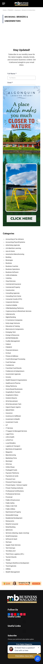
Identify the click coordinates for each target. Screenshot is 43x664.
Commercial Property (13, 287)
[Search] (36, 2)
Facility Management (13, 341)
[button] (24, 622)
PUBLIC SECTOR (11, 506)
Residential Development (14, 518)
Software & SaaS (11, 539)
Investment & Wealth (13, 419)
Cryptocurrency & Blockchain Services (18, 311)
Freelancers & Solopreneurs (15, 371)
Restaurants (10, 521)
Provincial (9, 497)
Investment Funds (12, 422)
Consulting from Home (13, 296)
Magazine (9, 452)
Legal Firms (10, 434)
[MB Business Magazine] (21, 3)
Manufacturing (11, 455)
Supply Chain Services (13, 545)
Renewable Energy (12, 515)
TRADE (8, 560)
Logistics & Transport (13, 446)
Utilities (8, 569)
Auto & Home (10, 251)
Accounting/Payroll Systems (15, 242)
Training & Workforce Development (17, 563)
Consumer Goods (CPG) (14, 299)
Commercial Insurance (13, 284)
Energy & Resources (12, 335)
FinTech (8, 353)
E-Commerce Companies (14, 320)
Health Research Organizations (16, 380)
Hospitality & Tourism (13, 392)
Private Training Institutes (14, 488)
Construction (10, 290)
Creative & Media (11, 305)
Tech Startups (10, 548)
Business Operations (13, 269)
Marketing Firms (11, 458)
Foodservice (10, 365)
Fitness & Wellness (12, 356)
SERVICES (9, 530)
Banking (8, 257)
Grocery (8, 377)
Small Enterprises (11, 536)
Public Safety (10, 503)
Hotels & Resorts (11, 398)
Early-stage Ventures (13, 323)
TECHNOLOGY (11, 551)
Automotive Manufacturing (15, 254)
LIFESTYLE (9, 440)
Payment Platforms (12, 473)
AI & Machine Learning (13, 248)
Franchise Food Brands (14, 368)
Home (4, 10)
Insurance (18, 10)
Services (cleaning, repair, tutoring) (17, 533)
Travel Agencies (11, 566)
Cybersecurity (10, 314)
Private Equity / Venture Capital (16, 485)
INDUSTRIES (10, 410)
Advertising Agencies (13, 245)
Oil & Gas (9, 464)
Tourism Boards (11, 557)
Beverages (9, 260)
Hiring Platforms (11, 386)
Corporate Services (12, 302)
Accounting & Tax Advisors (15, 239)
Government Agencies (13, 374)
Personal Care (10, 479)
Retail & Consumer (12, 524)
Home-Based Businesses (14, 389)
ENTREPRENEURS (12, 338)
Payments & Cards (12, 476)
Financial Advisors (12, 350)
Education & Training (13, 326)
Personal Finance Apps (13, 482)
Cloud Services (11, 281)
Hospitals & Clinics (12, 395)
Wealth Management (13, 572)
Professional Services (13, 494)
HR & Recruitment (12, 401)
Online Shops (10, 467)
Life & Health (10, 437)
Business (9, 263)
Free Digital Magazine (24, 644)
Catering (8, 278)
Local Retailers (11, 443)
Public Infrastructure (13, 500)
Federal (8, 344)
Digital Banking (11, 317)
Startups (9, 542)
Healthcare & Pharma (13, 383)
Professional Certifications (15, 491)
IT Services (9, 428)
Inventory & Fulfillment (13, 416)
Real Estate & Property (13, 512)
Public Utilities (10, 509)
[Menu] (3, 3)
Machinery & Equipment (14, 449)
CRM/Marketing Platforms (15, 308)
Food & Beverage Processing (15, 359)
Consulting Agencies (13, 293)
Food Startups (10, 362)
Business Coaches (12, 266)
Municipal (9, 461)
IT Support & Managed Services (16, 431)
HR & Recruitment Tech (13, 404)
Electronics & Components (15, 329)
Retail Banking (10, 527)
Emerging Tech (11, 332)
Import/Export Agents (13, 407)
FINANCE (10, 10)
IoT (7, 425)
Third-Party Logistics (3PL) (15, 554)
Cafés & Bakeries (11, 275)
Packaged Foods (11, 470)
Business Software (12, 272)
